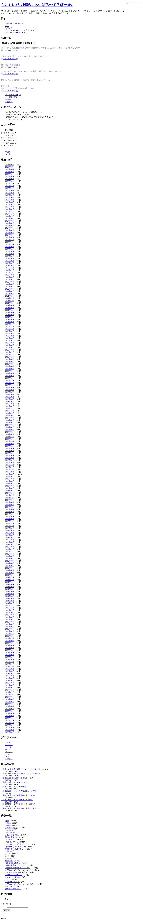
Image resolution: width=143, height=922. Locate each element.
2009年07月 (9, 645)
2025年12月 (9, 183)
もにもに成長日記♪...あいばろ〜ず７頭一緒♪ (37, 5)
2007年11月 (9, 692)
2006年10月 (9, 723)
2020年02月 (9, 347)
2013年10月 (9, 526)
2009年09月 (9, 641)
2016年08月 (9, 446)
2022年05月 (9, 284)
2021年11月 (9, 298)
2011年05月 (9, 594)
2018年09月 (9, 387)
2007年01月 (9, 716)
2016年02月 (9, 460)
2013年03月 (9, 542)
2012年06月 (9, 563)
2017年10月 (9, 413)
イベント (9, 886)
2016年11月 (9, 439)
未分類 (8, 99)
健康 (7, 821)
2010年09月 (9, 612)
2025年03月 (9, 204)
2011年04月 (9, 596)
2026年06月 (9, 169)
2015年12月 (9, 465)
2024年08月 (9, 221)
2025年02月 (9, 207)
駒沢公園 (9, 861)
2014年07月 (9, 505)
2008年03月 (9, 683)
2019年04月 (9, 371)
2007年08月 (9, 699)
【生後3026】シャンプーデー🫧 (13, 787)
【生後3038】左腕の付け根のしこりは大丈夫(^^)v (20, 773)
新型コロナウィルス (13, 889)
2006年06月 (9, 732)
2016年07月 (9, 448)
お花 (7, 856)
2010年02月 (9, 629)
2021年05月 (9, 312)
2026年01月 (9, 181)
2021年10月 (9, 301)
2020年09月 (9, 331)
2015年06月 (9, 479)
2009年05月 (9, 650)
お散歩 (8, 825)
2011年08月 (9, 587)
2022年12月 (9, 268)
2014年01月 (9, 519)
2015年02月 (9, 488)
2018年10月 (9, 385)
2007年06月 (9, 704)
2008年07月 (9, 673)
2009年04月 (9, 652)
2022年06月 (9, 282)
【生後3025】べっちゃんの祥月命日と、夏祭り (19, 791)
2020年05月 (9, 340)
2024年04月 (9, 230)
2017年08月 (9, 418)
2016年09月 (9, 444)
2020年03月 (9, 345)
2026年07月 (9, 167)
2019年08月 (9, 362)
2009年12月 (9, 634)
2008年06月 (9, 676)
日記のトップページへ (14, 23)
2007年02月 (9, 713)
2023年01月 (9, 265)
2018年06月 (9, 394)
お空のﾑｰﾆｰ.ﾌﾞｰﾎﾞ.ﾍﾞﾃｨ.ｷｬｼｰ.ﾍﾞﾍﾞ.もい (20, 884)
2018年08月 (9, 390)
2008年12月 (9, 662)
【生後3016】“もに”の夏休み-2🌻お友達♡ (18, 804)
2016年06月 (9, 451)
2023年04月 (9, 258)
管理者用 (9, 28)
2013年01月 (9, 547)
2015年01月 (9, 491)
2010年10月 (9, 610)
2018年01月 (9, 406)
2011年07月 (9, 589)
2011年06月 (9, 591)
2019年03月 (9, 373)
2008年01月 (9, 688)
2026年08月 (9, 165)
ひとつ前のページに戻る (15, 32)
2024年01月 (9, 237)
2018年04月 (9, 399)
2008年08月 (9, 671)
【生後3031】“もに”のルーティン (14, 782)
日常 (7, 832)
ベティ (8, 749)
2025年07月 (9, 195)
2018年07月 (9, 392)
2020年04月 (9, 343)
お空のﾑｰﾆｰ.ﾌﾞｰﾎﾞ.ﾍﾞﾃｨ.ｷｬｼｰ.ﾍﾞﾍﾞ (18, 870)
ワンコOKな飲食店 (13, 863)
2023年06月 (9, 254)
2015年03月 (9, 486)
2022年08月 (9, 277)
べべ (7, 754)
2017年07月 (9, 420)
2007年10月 (9, 695)
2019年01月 (9, 378)
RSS (7, 26)
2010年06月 (9, 620)
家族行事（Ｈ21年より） (15, 849)
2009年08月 (9, 643)
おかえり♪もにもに (13, 877)
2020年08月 (9, 333)
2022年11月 (9, 270)
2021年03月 (9, 317)
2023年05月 (9, 256)
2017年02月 (9, 432)
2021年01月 (9, 322)
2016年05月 (9, 453)
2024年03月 (9, 233)
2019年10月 (9, 357)
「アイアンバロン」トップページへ (19, 30)
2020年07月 (9, 336)
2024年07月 (9, 223)
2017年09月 (9, 416)
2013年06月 (9, 535)
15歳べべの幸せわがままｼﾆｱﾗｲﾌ (17, 868)
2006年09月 (9, 725)
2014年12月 (9, 493)
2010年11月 (9, 608)
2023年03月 (9, 261)
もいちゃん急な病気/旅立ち (16, 872)
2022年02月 (9, 291)
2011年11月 (9, 580)
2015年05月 (9, 481)
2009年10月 (9, 638)
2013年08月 (9, 530)
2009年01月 (9, 659)
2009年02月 (9, 657)
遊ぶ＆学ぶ (9, 839)
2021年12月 (9, 296)
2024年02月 (9, 235)
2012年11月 (9, 552)
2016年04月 (9, 455)
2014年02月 (9, 516)
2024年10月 (9, 216)
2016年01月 (9, 462)
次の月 (8, 154)
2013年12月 (9, 521)
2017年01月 (9, 434)
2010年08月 (9, 615)
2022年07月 (9, 279)
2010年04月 (9, 624)
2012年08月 (9, 559)
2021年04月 (9, 315)
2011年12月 (9, 577)
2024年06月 (9, 226)
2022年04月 (9, 287)
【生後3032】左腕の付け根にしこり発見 (17, 778)
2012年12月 (9, 549)
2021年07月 (9, 308)
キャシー (9, 752)
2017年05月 (9, 425)
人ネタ (8, 854)
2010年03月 (9, 627)
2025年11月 (9, 186)
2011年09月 (9, 584)
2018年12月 (9, 380)
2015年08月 (9, 474)
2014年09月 (9, 500)
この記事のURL (11, 97)
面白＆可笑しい (11, 837)
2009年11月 (9, 636)
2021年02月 (9, 319)
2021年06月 (9, 310)
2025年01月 (9, 209)
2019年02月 (9, 376)
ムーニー (9, 745)
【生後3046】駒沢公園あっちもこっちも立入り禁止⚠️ (22, 769)
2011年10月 (9, 582)
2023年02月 (9, 263)
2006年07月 (9, 730)
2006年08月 (9, 727)
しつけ (8, 879)
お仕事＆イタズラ (12, 835)
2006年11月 (9, 720)
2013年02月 (9, 544)
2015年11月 (9, 467)
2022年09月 (9, 275)
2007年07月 (9, 702)
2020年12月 (9, 324)
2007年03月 (9, 711)
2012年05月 (9, 566)
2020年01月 (9, 350)
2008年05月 (9, 678)
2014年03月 (9, 514)
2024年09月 (9, 219)
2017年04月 (9, 427)
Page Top (3, 918)
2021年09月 (9, 303)
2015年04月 (9, 484)
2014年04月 (9, 512)
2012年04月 (9, 568)
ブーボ (8, 747)
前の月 (8, 152)
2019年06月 (9, 366)
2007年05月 (9, 706)
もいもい (9, 759)
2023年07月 (9, 251)
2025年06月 (9, 197)
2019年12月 (9, 352)
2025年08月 (9, 193)
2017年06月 (9, 423)
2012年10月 (9, 554)
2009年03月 (9, 655)
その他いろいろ (11, 842)
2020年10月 (9, 329)
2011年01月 (9, 603)
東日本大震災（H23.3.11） (15, 865)
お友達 (8, 830)
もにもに (9, 102)
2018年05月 (9, 397)
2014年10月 (9, 498)
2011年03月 (9, 598)
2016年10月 (9, 441)
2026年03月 (9, 176)
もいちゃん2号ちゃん (13, 875)
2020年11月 (9, 326)
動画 (7, 858)
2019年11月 (9, 355)
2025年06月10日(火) (13, 95)
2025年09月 (9, 190)
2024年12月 (9, 211)
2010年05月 (9, 622)
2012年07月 (9, 561)
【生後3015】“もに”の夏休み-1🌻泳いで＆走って (20, 808)
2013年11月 (9, 523)
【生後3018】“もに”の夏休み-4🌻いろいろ (18, 795)
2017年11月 (9, 411)
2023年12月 (9, 240)
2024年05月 (9, 228)
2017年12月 (9, 408)
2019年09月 (9, 359)
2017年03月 (9, 430)
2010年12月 (9, 605)
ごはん (8, 823)
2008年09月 (9, 669)
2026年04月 (9, 174)
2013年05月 (9, 537)
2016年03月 (9, 458)
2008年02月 (9, 685)
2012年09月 (9, 556)
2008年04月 (9, 680)
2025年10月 (9, 188)
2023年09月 (9, 247)
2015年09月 (9, 472)
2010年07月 (9, 617)
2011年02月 (9, 601)
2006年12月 (9, 718)
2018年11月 (9, 383)
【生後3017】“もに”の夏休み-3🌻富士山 (17, 800)
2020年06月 (9, 338)
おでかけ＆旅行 (11, 828)
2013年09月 (9, 528)
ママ (7, 756)
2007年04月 (9, 709)
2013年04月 (9, 540)
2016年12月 (9, 437)
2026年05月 (9, 172)
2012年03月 (9, 570)
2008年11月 (9, 664)
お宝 (7, 851)
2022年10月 (9, 272)
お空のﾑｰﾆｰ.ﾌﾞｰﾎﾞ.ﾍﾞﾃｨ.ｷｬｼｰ (16, 844)
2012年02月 (9, 573)
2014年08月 (9, 502)
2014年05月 (9, 509)
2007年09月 (9, 697)
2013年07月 (9, 533)
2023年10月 (9, 244)
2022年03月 (9, 289)
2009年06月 (9, 648)
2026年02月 (9, 179)
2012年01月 (9, 575)
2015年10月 (9, 469)
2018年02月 (9, 404)
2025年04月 (9, 202)
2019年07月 (9, 364)
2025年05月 (9, 200)
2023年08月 (9, 249)
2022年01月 (9, 294)
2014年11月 (9, 495)
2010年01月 (9, 631)
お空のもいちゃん (12, 882)
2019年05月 (9, 369)
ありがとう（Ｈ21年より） (16, 847)
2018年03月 (9, 401)
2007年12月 (9, 690)
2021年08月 (9, 305)
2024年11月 (9, 214)
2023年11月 (9, 242)
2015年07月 (9, 476)
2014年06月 (9, 507)
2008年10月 (9, 666)
